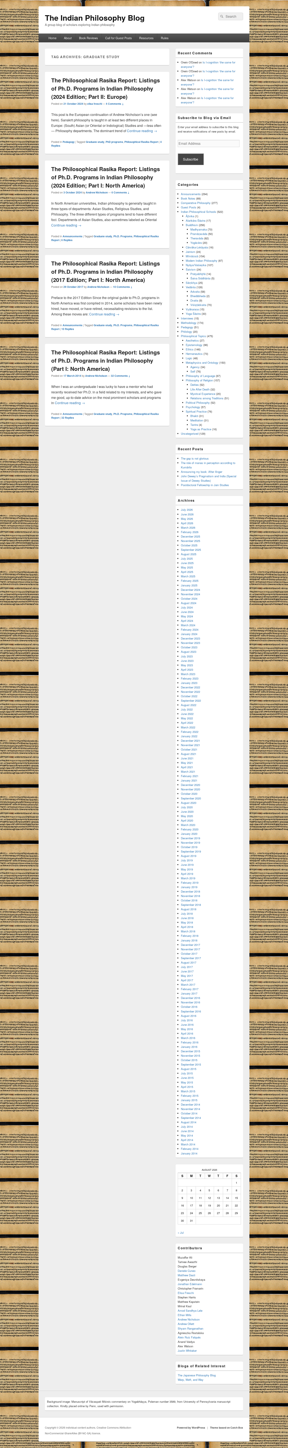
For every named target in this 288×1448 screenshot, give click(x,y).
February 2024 (189, 629)
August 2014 (188, 1122)
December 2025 (190, 536)
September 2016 (191, 1011)
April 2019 (187, 874)
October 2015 (189, 1060)
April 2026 (187, 523)
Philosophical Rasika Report (141, 142)
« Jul (181, 1233)
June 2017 (187, 971)
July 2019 (187, 860)
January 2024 (189, 634)
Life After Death (200, 389)
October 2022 (189, 696)
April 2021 (187, 767)
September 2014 (191, 1118)
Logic (189, 358)
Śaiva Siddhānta (200, 278)
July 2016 (187, 1020)
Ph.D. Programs (122, 236)
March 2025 (188, 576)
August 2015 (188, 1069)
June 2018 (187, 918)
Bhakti (194, 416)
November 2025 (190, 541)
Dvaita (194, 300)
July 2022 (187, 709)
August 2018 (188, 909)
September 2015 (191, 1064)
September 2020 (191, 798)
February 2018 (189, 936)
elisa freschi (94, 104)
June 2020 (187, 812)
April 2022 (187, 723)
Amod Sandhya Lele (190, 1311)
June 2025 (187, 563)
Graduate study (95, 142)
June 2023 (187, 661)
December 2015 (190, 1051)
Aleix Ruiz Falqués (189, 1337)
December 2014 (190, 1104)
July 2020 (187, 807)
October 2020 (189, 794)
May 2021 (187, 763)
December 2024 (190, 590)
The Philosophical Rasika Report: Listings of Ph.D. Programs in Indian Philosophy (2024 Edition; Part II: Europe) (105, 88)
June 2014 (187, 1131)
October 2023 (189, 647)
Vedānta (191, 287)
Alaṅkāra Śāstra (195, 221)
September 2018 (191, 905)
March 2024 (188, 625)
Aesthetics (192, 340)
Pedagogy (69, 142)
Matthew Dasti (186, 1275)
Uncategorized (189, 434)
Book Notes (188, 198)
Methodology (188, 323)
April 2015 (187, 1087)
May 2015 (187, 1082)
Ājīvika (190, 216)
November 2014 (190, 1109)
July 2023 (187, 656)
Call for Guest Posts (118, 38)
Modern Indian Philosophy (201, 261)
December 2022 (190, 687)
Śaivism (191, 269)
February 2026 (189, 532)
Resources (146, 38)
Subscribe (190, 159)
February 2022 (189, 732)
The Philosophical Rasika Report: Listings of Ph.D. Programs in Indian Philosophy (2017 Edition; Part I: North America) (105, 271)
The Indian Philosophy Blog (95, 17)
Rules (164, 38)
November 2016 (190, 1002)
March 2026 (188, 528)
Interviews (187, 318)
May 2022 (187, 718)
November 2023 (190, 643)
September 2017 (191, 958)
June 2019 (187, 865)
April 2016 (187, 1033)
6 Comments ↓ (120, 192)
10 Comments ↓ (122, 287)
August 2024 (188, 603)
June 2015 (187, 1078)
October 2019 (189, 847)
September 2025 (191, 550)
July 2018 (187, 914)
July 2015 (187, 1073)
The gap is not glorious (195, 458)
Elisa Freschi (186, 1293)
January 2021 (189, 780)
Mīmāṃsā (192, 256)
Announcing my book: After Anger (201, 472)
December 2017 (190, 945)
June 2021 (187, 758)
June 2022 (187, 714)
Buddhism (192, 225)
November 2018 (190, 896)
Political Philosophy (198, 403)
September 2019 (191, 851)
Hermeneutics (194, 354)
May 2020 (187, 816)
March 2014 (188, 1144)
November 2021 (190, 745)
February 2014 (189, 1149)
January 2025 (189, 585)
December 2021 (190, 741)
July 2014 (187, 1127)
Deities (194, 385)
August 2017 (188, 962)
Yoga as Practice (200, 429)
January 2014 (189, 1153)
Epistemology (194, 345)
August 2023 (188, 652)
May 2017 (187, 976)
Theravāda (196, 238)
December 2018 (190, 891)
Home (52, 38)
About (68, 38)
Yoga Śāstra (193, 314)
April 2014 (187, 1140)
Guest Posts (188, 207)
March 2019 (188, 878)
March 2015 (188, 1091)
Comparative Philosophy (196, 203)
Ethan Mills (184, 1315)
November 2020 (190, 789)
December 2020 (190, 785)
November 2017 (190, 949)
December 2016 (190, 998)
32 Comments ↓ (120, 376)
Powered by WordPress (191, 1427)
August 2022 (188, 705)
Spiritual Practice (196, 411)
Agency (195, 367)
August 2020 (188, 803)
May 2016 (187, 1029)
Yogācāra (196, 243)
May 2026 (187, 519)
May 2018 (187, 922)
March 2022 (188, 727)
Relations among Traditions (206, 398)
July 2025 (187, 558)
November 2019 (190, 843)
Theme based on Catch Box (226, 1427)
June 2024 (187, 612)
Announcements (72, 236)
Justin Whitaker (187, 1351)
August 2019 (188, 856)
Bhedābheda (198, 296)
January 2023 (189, 683)
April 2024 (187, 621)
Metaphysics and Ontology (202, 363)
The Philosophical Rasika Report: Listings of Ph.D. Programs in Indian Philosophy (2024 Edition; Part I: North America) (105, 177)
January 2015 (189, 1100)
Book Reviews (88, 38)
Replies (67, 240)
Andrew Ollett (186, 1324)
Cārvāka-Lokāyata (197, 247)
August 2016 (188, 1016)
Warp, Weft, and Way (190, 1380)
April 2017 (187, 980)
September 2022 (191, 701)
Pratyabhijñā (198, 274)
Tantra (194, 425)
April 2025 (187, 572)
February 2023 (189, 678)
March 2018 (188, 931)
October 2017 (189, 954)
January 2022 (189, 736)
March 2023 (188, 674)
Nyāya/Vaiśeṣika (196, 265)
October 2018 (189, 900)
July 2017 (187, 967)
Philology (186, 332)
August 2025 (188, 554)
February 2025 (189, 581)
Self (192, 371)
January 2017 (189, 993)
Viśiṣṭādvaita (198, 305)
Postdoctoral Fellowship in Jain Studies (205, 485)
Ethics (190, 349)
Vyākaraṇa (192, 309)
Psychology (193, 407)
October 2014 (189, 1113)
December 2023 (190, 638)
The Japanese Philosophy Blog (197, 1375)
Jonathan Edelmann (190, 1284)
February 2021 (189, 776)
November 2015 (190, 1056)
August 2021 (188, 754)
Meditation (196, 420)
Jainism (190, 252)
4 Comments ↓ (115, 104)
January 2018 (189, 940)
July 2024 (187, 607)
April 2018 (187, 927)
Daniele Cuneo (186, 1271)
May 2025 (187, 567)
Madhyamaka (198, 229)
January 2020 (189, 834)
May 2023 (187, 665)
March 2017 (188, 985)
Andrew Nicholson (97, 192)
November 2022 (190, 692)
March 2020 (188, 825)
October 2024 (189, 599)
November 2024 (190, 594)
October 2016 (189, 1007)
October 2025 (189, 545)
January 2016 (189, 1047)
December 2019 (190, 838)
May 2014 (187, 1135)
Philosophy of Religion (199, 380)
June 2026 (187, 514)
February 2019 (189, 883)
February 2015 (189, 1096)
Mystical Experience (202, 394)
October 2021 (189, 749)
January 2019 (189, 887)
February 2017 (189, 989)
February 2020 (189, 829)
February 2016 (189, 1042)
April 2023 (187, 670)
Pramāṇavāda (198, 234)
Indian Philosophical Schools (198, 212)
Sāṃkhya (191, 283)
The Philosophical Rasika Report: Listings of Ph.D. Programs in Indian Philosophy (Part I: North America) (105, 360)
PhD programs (114, 142)
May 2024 (187, 616)
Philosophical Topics (193, 336)
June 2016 (187, 1025)
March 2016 (188, 1038)
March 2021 (188, 772)
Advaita (195, 292)
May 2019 (187, 869)
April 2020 (187, 820)
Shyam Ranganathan (190, 1328)
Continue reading (142, 130)
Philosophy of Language (200, 376)
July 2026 (187, 510)
